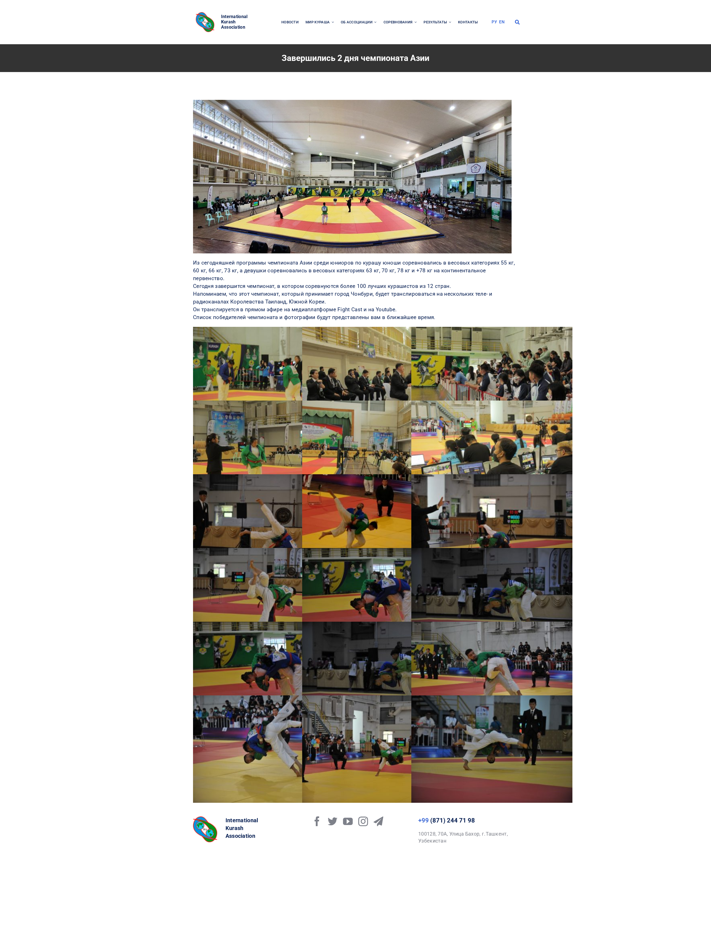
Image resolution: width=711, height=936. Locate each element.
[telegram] (378, 821)
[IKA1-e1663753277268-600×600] (206, 14)
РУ (494, 21)
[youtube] (348, 821)
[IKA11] (205, 819)
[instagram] (363, 821)
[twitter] (332, 821)
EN (502, 21)
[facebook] (317, 821)
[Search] (517, 22)
